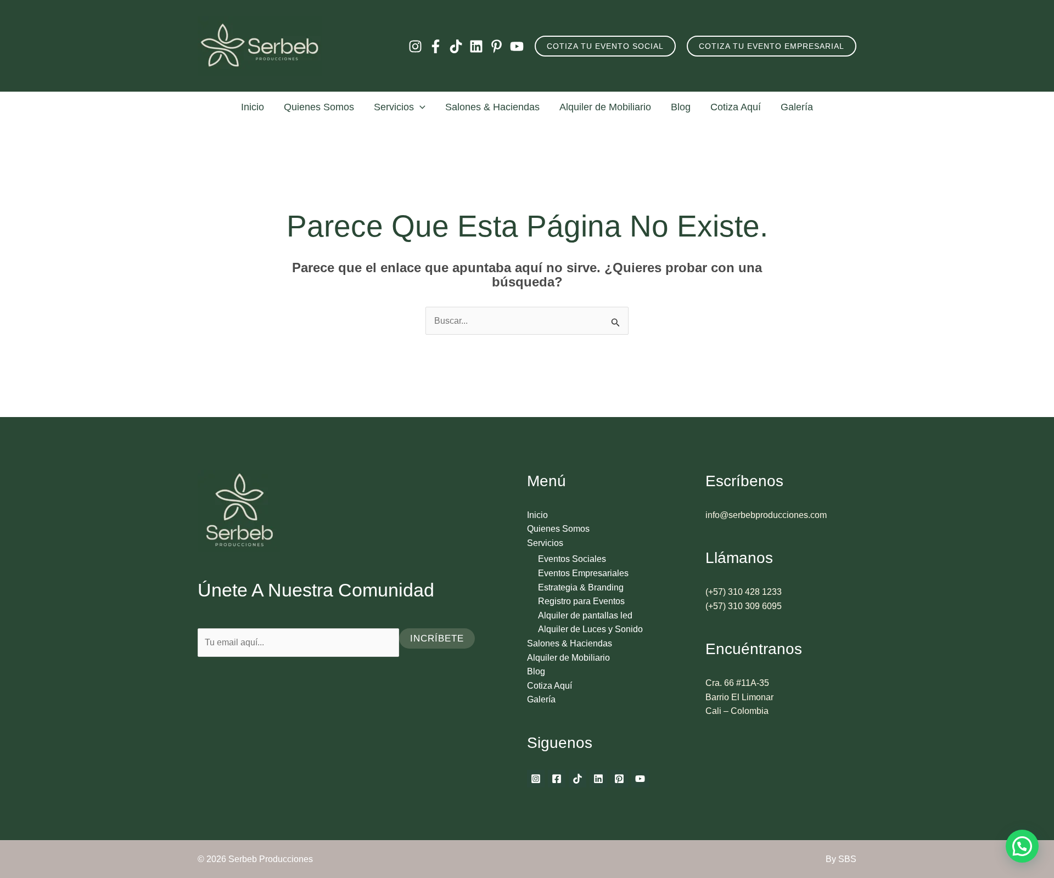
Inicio (252, 107)
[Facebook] (435, 46)
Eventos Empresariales (583, 573)
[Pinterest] (496, 46)
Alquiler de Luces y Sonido (590, 629)
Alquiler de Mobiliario (605, 107)
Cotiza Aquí (735, 107)
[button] (605, 46)
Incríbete (437, 638)
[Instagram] (415, 46)
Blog (681, 107)
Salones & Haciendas (492, 107)
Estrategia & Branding (581, 587)
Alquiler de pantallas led (585, 615)
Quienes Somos (319, 107)
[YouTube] (517, 46)
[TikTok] (456, 46)
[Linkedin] (476, 46)
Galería (797, 107)
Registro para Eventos (581, 601)
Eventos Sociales (572, 559)
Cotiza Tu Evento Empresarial (771, 46)
